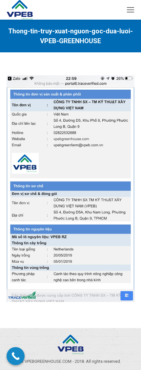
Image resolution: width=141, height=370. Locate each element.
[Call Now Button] (16, 356)
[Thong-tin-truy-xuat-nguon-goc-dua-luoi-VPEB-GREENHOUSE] (70, 188)
